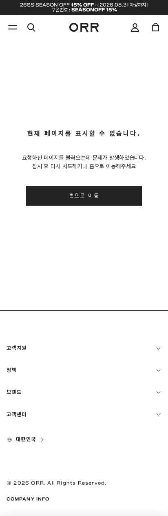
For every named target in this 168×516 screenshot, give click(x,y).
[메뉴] (13, 27)
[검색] (31, 27)
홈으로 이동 (84, 195)
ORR (37, 483)
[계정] (135, 27)
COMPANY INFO (28, 499)
